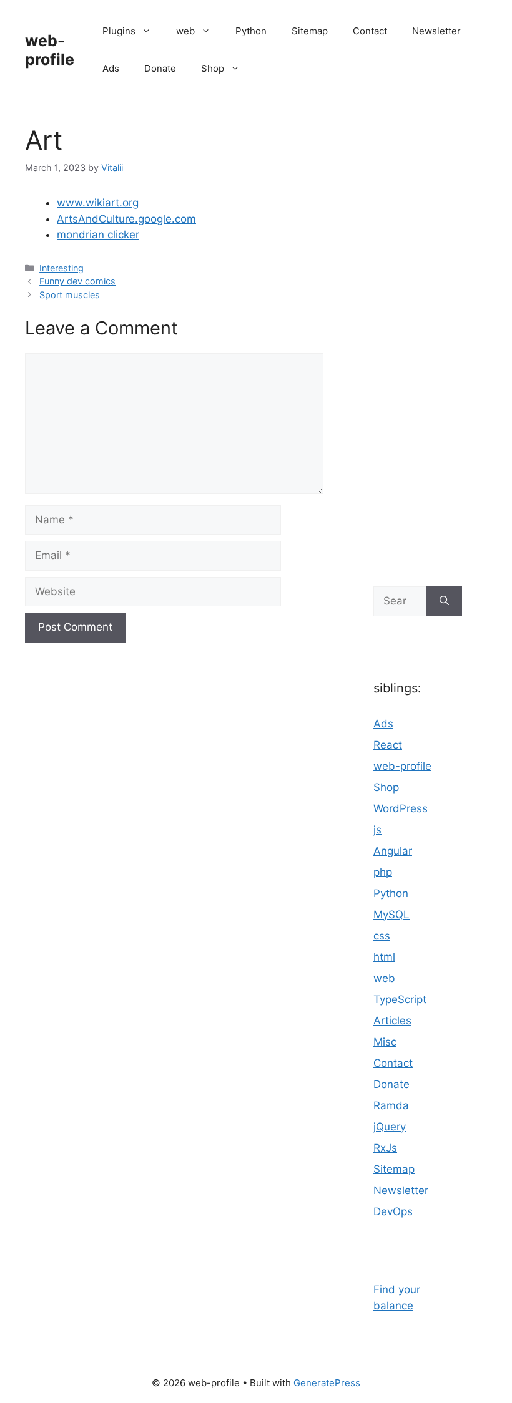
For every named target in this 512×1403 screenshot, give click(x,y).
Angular (392, 851)
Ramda (391, 1105)
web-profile (49, 50)
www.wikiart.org (98, 203)
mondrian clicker (98, 234)
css (381, 936)
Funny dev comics (77, 281)
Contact (370, 31)
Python (251, 31)
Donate (160, 68)
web (185, 31)
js (377, 829)
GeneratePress (326, 1383)
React (387, 745)
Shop (212, 68)
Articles (392, 1020)
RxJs (385, 1148)
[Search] (444, 601)
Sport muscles (69, 294)
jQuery (389, 1126)
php (382, 872)
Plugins (118, 31)
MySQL (391, 914)
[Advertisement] (417, 337)
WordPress (400, 808)
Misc (384, 1042)
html (384, 957)
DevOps (393, 1211)
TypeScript (399, 999)
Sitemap (310, 31)
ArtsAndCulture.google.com (126, 219)
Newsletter (436, 31)
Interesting (61, 268)
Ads (110, 68)
